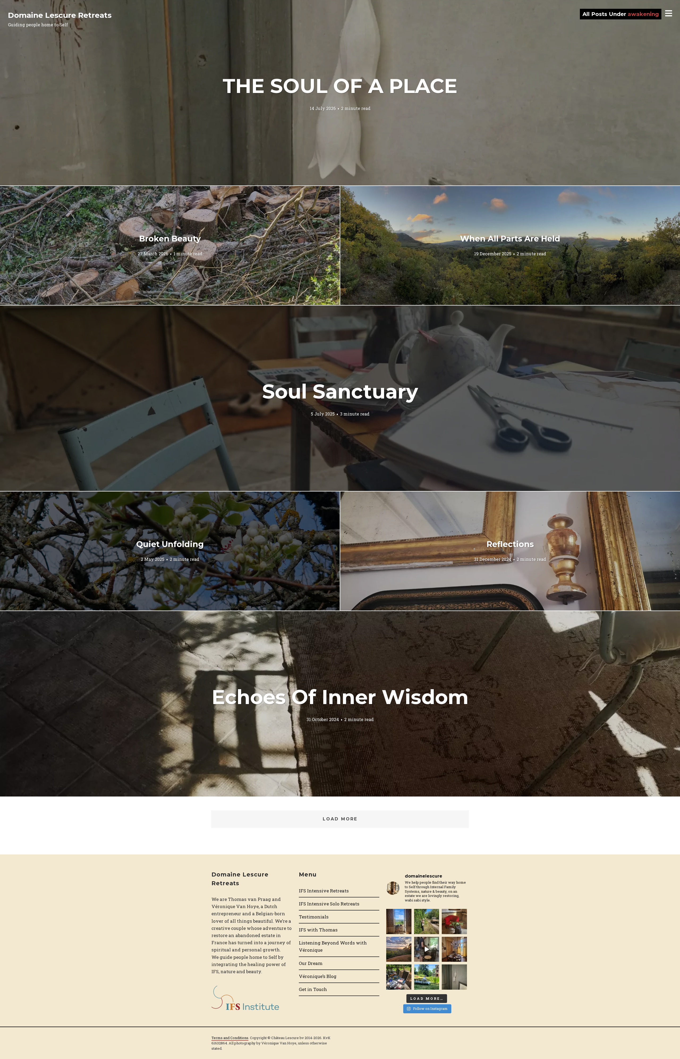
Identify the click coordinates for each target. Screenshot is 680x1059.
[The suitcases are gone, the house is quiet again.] (454, 921)
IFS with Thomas (318, 930)
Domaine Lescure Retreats (60, 15)
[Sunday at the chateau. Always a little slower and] (454, 949)
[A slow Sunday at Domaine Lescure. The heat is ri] (426, 949)
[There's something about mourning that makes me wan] (398, 921)
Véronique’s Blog (318, 976)
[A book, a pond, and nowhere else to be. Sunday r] (426, 976)
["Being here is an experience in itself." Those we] (454, 976)
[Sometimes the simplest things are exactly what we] (426, 921)
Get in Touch (313, 989)
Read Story (340, 92)
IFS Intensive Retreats (324, 891)
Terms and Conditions (229, 1037)
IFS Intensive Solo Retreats (329, 904)
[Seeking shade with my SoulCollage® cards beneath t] (398, 976)
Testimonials (314, 917)
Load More (340, 818)
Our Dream (310, 963)
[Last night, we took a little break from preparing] (398, 949)
